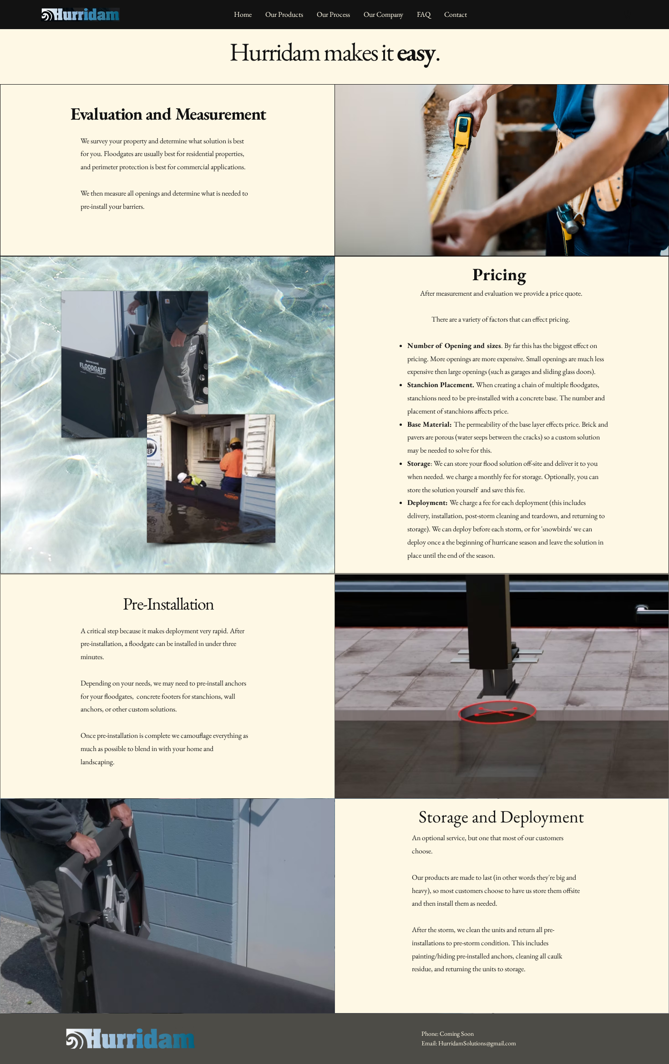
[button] (628, 14)
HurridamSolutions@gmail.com (477, 1043)
